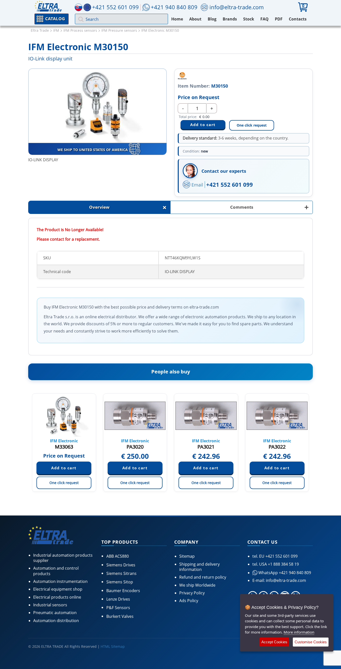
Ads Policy (188, 600)
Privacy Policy (192, 593)
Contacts (298, 19)
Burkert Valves (120, 616)
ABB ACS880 (117, 556)
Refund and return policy (202, 577)
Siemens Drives (120, 565)
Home (177, 19)
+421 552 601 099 (229, 184)
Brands (230, 19)
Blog (212, 19)
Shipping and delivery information (199, 566)
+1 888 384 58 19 (283, 564)
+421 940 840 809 (174, 7)
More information (299, 632)
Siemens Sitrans (121, 573)
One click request (252, 125)
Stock (248, 19)
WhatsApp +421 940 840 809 (284, 572)
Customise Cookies (311, 642)
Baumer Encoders (123, 590)
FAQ (264, 19)
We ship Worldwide (197, 585)
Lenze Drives (118, 599)
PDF (279, 19)
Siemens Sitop (119, 582)
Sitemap (187, 556)
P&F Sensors (118, 607)
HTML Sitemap (113, 646)
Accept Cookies (274, 642)
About (195, 19)
